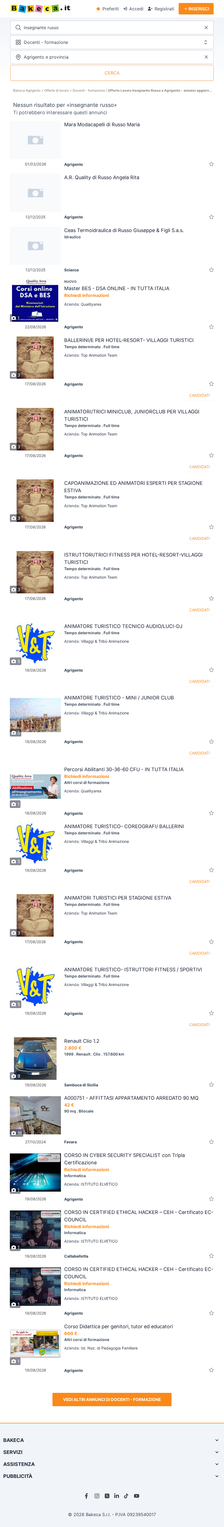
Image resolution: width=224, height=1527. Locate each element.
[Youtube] (136, 1496)
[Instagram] (97, 1496)
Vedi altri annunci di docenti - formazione (112, 1399)
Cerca (112, 73)
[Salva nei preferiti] (211, 164)
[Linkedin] (117, 1496)
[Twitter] (107, 1496)
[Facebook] (87, 1496)
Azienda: (82, 304)
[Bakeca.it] (51, 8)
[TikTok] (126, 1496)
